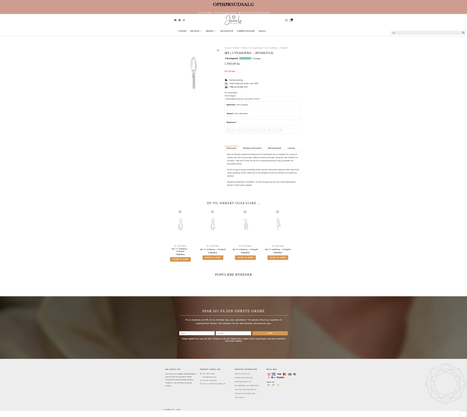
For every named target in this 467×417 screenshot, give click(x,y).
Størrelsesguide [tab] (274, 148)
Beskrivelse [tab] (231, 148)
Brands (210, 31)
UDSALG (262, 31)
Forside (182, 31)
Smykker (194, 31)
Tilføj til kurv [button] (180, 259)
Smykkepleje (226, 31)
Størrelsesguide (246, 31)
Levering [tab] (291, 148)
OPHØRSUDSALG (233, 4)
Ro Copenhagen (256, 48)
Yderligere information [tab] (252, 148)
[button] (218, 50)
